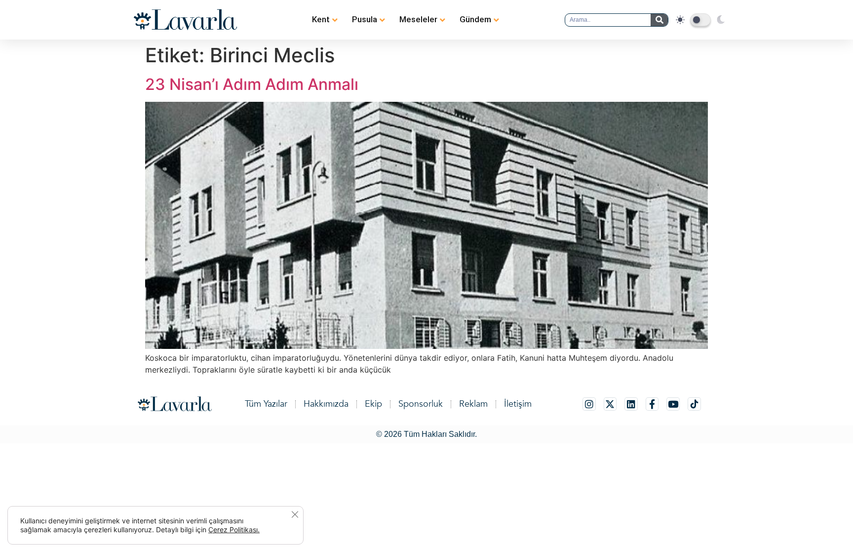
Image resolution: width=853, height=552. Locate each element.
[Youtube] (673, 404)
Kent (321, 19)
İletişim (518, 404)
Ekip (373, 404)
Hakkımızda (326, 404)
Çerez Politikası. (234, 529)
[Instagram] (589, 404)
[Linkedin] (631, 404)
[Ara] (659, 20)
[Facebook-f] (652, 404)
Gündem (475, 19)
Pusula (364, 19)
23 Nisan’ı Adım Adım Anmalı (251, 84)
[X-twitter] (610, 404)
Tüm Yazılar (266, 404)
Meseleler (418, 19)
